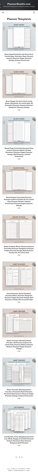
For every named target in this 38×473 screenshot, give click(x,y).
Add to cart (19, 36)
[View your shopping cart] (34, 12)
